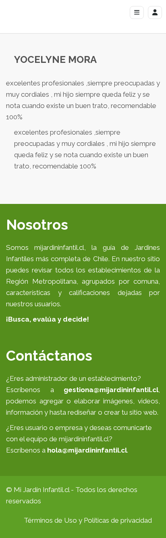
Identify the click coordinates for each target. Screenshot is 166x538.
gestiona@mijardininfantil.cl (111, 390)
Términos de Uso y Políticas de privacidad (88, 520)
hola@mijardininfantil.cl (87, 450)
